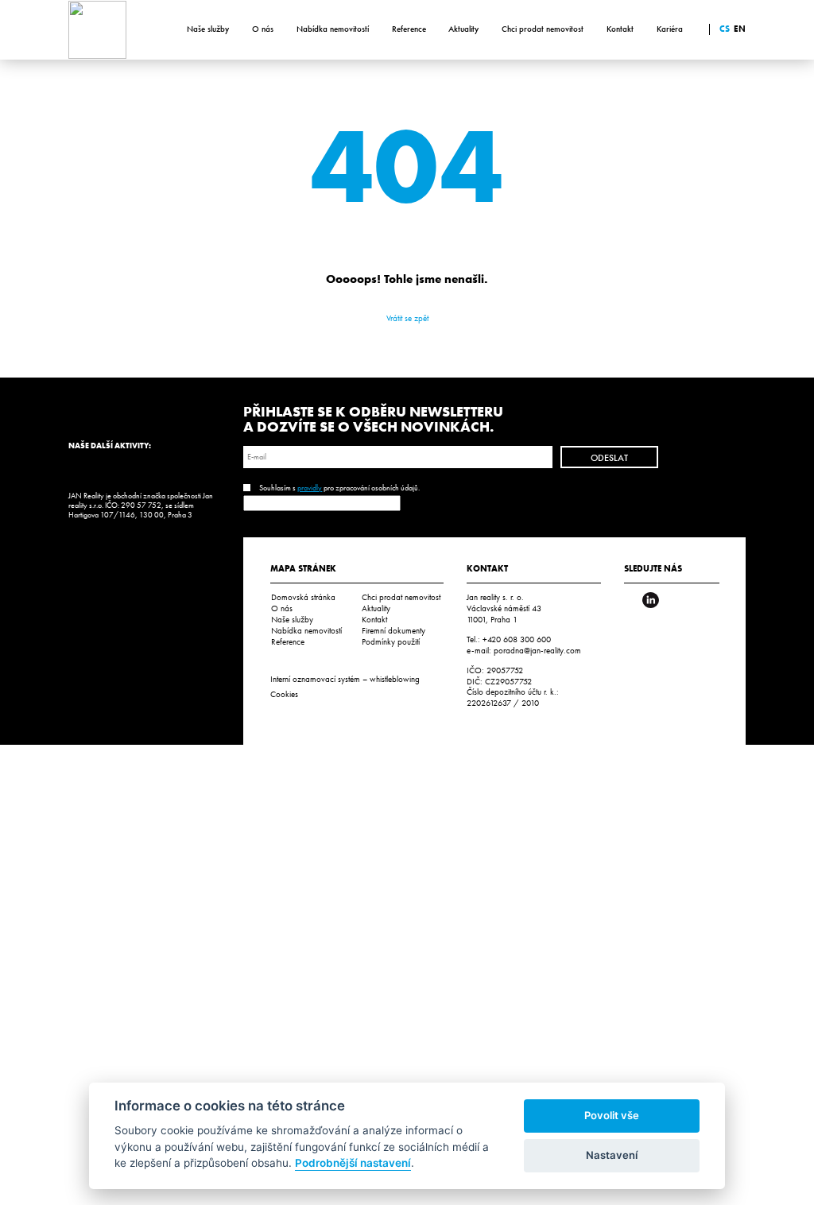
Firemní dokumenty (393, 630)
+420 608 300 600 (517, 639)
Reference (409, 28)
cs (724, 28)
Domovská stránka (303, 596)
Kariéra (670, 28)
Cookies (284, 693)
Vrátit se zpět (407, 318)
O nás (262, 28)
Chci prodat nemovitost (542, 28)
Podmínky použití (391, 641)
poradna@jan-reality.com (537, 650)
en (740, 28)
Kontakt (620, 28)
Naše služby (208, 28)
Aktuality (463, 28)
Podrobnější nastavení (353, 1163)
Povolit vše (611, 1115)
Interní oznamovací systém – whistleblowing (345, 678)
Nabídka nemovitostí (333, 28)
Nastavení (612, 1155)
